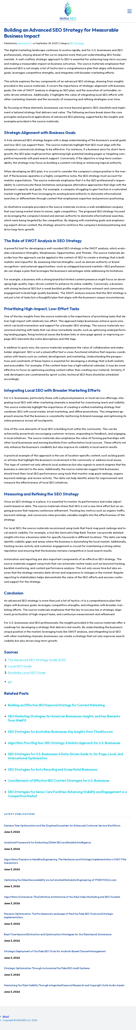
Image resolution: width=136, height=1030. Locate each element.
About (6, 1016)
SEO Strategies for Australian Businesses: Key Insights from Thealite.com (60, 732)
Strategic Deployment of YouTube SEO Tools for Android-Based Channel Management (55, 951)
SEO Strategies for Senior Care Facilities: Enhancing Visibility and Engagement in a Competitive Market (67, 794)
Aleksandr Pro (24, 43)
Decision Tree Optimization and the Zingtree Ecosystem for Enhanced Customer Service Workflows (62, 825)
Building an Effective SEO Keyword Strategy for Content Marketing (56, 705)
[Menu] (129, 11)
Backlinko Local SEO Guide (27, 673)
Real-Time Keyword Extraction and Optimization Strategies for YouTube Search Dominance (57, 934)
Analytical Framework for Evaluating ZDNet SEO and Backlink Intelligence (47, 842)
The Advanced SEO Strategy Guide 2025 (37, 660)
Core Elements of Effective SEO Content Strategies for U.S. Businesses (58, 781)
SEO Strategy (77, 43)
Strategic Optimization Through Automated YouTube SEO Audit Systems (47, 968)
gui (10, 682)
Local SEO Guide (20, 666)
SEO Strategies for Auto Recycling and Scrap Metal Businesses (52, 769)
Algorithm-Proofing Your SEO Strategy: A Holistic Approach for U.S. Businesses (64, 743)
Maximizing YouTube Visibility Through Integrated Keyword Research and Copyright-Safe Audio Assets (64, 985)
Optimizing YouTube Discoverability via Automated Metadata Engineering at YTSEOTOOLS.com (60, 880)
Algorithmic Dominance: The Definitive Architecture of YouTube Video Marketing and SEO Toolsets (62, 896)
